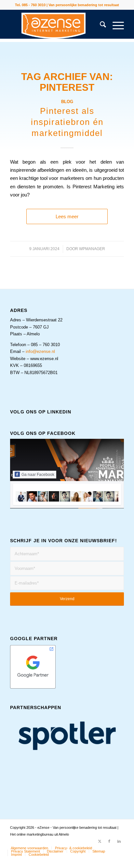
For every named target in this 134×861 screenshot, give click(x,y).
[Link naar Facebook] (109, 841)
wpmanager (92, 249)
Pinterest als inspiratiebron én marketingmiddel (67, 122)
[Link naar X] (99, 841)
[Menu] (115, 26)
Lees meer (67, 216)
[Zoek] (99, 26)
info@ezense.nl (40, 351)
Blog (67, 101)
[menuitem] (99, 26)
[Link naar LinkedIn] (119, 841)
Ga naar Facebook (37, 474)
